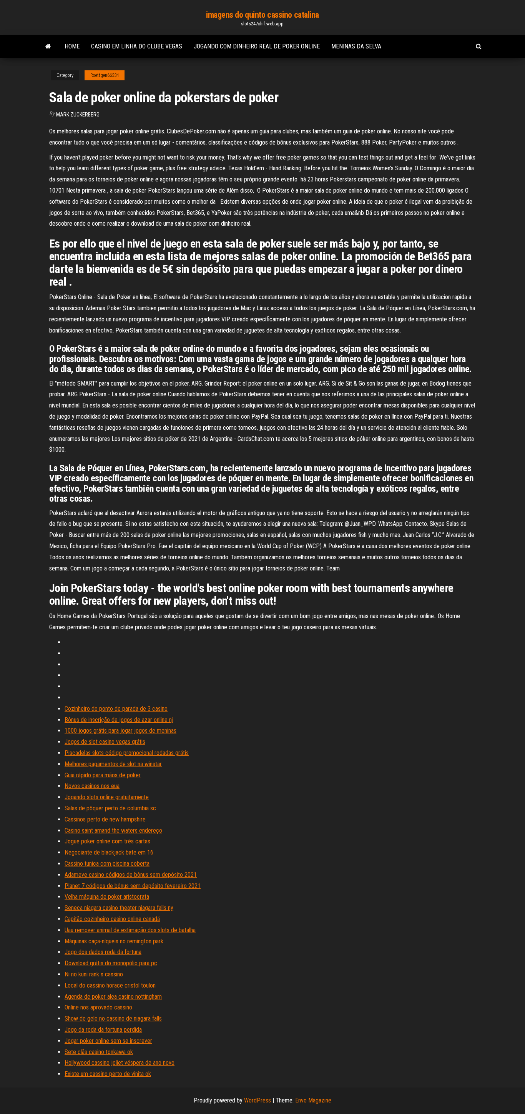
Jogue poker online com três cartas (107, 841)
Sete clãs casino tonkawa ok (99, 1052)
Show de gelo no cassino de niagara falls (113, 1018)
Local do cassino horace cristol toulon (110, 985)
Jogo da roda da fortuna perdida (103, 1029)
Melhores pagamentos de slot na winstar (113, 764)
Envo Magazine (313, 1100)
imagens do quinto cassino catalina (262, 15)
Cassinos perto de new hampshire (105, 819)
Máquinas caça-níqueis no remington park (114, 941)
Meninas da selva (356, 46)
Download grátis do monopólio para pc (111, 963)
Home (72, 46)
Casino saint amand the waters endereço (113, 830)
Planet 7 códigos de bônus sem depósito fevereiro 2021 (133, 886)
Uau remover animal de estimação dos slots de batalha (130, 930)
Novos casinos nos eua (92, 786)
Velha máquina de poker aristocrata (107, 896)
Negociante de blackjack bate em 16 (109, 852)
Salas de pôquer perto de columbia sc (110, 808)
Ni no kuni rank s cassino (94, 974)
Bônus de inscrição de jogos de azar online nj (119, 719)
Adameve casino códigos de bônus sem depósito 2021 (131, 874)
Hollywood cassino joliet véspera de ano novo (119, 1062)
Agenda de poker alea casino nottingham (113, 996)
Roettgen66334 (104, 75)
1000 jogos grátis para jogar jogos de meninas (120, 730)
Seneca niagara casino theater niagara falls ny (119, 907)
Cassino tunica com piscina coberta (107, 863)
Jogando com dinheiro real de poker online (257, 46)
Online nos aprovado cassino (98, 1007)
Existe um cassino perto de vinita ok (108, 1073)
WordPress (257, 1100)
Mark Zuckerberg (78, 114)
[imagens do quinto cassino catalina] (48, 46)
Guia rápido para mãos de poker (103, 775)
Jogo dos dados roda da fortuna (103, 952)
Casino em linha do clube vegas (136, 46)
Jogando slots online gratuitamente (107, 797)
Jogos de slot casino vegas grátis (105, 741)
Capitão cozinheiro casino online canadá (112, 919)
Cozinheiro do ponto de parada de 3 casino (116, 708)
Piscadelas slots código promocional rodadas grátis (127, 753)
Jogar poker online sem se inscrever (108, 1040)
